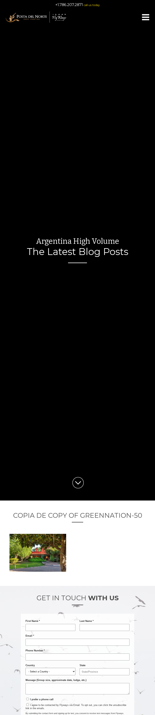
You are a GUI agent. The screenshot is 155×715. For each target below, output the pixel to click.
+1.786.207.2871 (69, 4)
